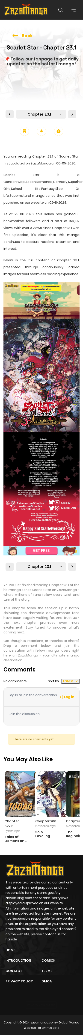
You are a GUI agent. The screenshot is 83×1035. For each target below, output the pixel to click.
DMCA (47, 981)
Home (10, 950)
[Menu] (74, 10)
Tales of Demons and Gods (16, 841)
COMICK (48, 960)
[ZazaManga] (26, 10)
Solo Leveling (42, 834)
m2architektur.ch (41, 1005)
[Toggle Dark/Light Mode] (41, 131)
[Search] (60, 9)
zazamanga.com (43, 1022)
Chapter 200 (45, 821)
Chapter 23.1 (39, 114)
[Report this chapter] (58, 131)
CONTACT (14, 971)
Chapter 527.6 (12, 823)
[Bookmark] (24, 131)
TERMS (47, 971)
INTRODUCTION (18, 960)
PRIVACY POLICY (19, 981)
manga (73, 235)
